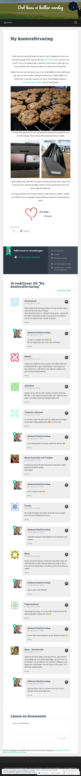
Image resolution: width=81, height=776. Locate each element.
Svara (66, 302)
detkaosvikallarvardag (38, 332)
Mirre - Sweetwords (34, 649)
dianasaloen (30, 301)
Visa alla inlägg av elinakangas (29, 257)
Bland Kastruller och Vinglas (38, 457)
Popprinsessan (31, 604)
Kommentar (62, 738)
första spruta (49, 60)
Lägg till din (63, 290)
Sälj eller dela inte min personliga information (53, 768)
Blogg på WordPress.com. (16, 768)
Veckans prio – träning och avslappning (62, 269)
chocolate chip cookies (32, 82)
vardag (56, 254)
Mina (27, 553)
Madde (27, 356)
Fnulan (28, 505)
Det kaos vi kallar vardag (40, 7)
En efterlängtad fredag (62, 264)
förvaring (57, 258)
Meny (9, 23)
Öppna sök (75, 22)
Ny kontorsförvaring (32, 38)
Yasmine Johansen (33, 412)
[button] (25, 159)
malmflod (29, 385)
